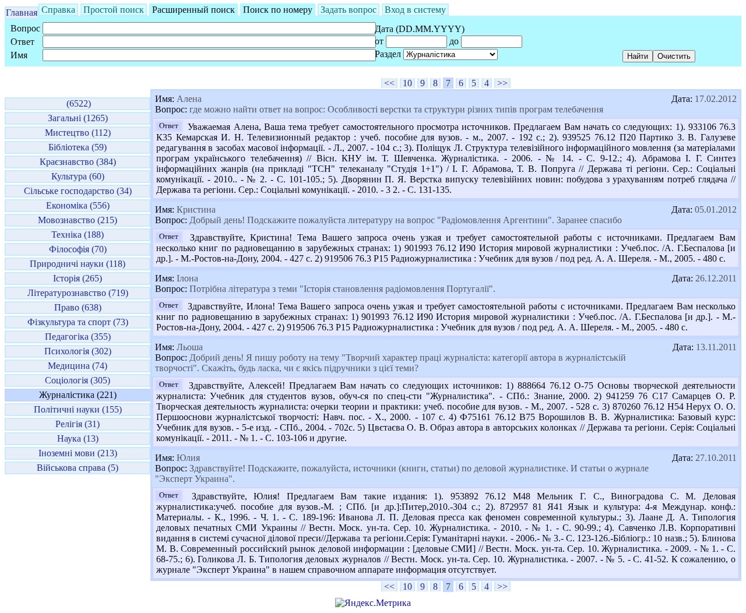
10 (407, 83)
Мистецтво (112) (78, 133)
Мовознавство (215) (77, 220)
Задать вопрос (348, 10)
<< (389, 83)
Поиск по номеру (277, 10)
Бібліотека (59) (77, 147)
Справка (58, 10)
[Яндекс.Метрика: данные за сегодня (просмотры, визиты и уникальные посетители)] (373, 603)
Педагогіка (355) (78, 336)
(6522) (77, 103)
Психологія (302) (77, 351)
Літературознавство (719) (77, 293)
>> (502, 83)
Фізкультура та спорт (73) (77, 322)
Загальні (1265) (78, 118)
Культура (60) (77, 176)
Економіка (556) (78, 205)
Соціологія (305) (77, 380)
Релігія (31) (77, 424)
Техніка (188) (77, 234)
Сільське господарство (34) (78, 191)
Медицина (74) (77, 366)
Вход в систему (415, 10)
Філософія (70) (78, 249)
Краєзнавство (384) (78, 162)
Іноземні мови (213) (77, 453)
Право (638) (77, 307)
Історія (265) (77, 278)
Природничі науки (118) (77, 264)
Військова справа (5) (77, 468)
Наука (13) (77, 438)
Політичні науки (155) (78, 409)
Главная (21, 12)
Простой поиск (113, 10)
